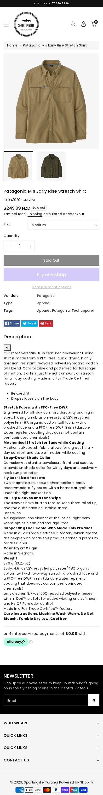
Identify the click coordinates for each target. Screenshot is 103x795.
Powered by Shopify (76, 782)
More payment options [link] (51, 287)
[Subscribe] (93, 700)
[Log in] (83, 24)
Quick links (16, 735)
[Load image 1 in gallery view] (18, 166)
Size (7, 224)
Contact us (16, 760)
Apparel (43, 310)
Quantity (12, 235)
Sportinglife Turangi (41, 782)
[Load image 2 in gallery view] (51, 166)
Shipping (35, 214)
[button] (8, 24)
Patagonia (61, 310)
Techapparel (83, 310)
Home (12, 45)
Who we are (16, 723)
